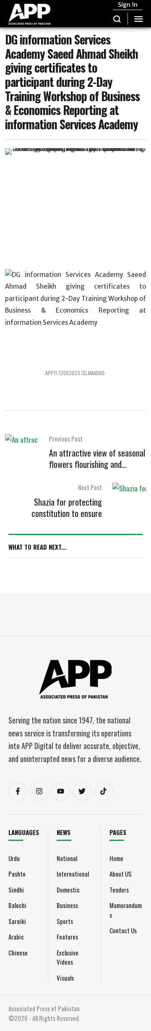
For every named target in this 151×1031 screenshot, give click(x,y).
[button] (117, 19)
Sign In (128, 4)
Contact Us (123, 930)
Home (116, 858)
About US (120, 873)
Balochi (17, 905)
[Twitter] (82, 791)
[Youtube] (60, 791)
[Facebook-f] (17, 791)
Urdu (14, 858)
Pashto (17, 873)
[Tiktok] (103, 791)
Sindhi (16, 889)
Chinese (18, 952)
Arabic (16, 936)
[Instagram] (39, 791)
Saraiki (17, 921)
